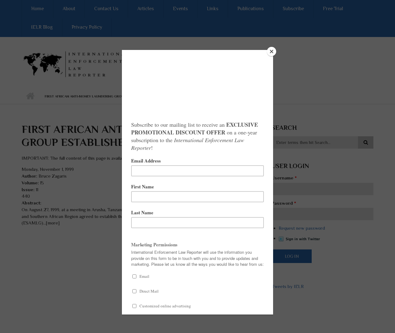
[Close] (271, 51)
